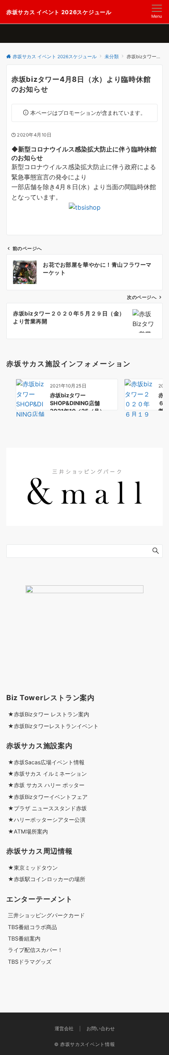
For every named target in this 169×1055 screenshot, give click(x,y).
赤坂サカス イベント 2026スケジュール (59, 12)
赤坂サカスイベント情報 (87, 1044)
